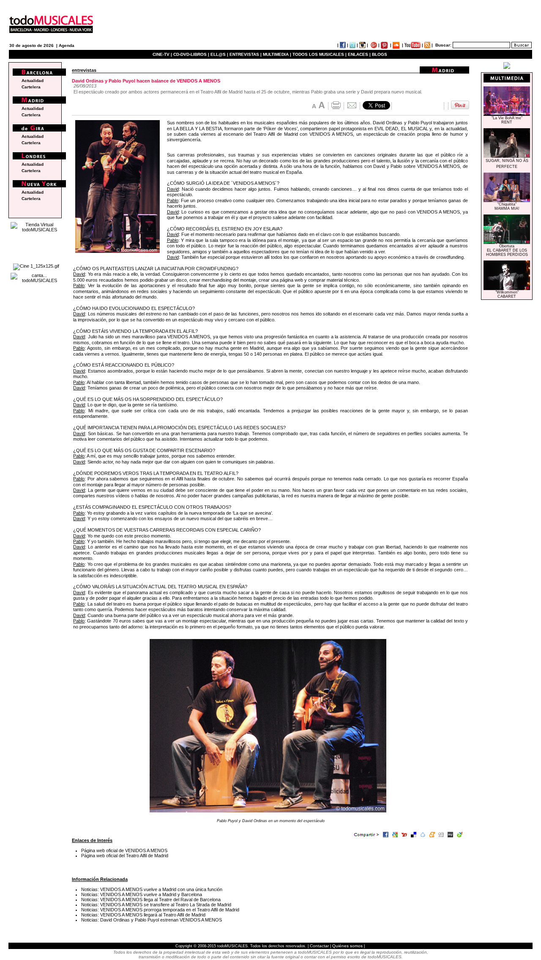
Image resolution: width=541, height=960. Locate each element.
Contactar (319, 946)
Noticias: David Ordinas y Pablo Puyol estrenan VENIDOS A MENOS (151, 919)
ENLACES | (359, 54)
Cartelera (31, 87)
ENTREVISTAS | (246, 54)
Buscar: (443, 45)
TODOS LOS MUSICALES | (319, 54)
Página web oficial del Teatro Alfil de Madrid (124, 855)
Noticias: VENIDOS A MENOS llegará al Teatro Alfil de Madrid (143, 914)
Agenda (66, 45)
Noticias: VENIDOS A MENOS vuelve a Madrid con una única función (151, 889)
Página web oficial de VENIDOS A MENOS (124, 850)
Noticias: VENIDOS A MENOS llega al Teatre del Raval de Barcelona (151, 899)
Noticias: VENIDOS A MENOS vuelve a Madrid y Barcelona (141, 894)
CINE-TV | (163, 54)
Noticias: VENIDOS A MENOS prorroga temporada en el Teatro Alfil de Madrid (160, 909)
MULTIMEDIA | (277, 54)
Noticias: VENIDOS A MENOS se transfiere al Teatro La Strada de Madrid (156, 904)
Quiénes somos (347, 946)
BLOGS (379, 54)
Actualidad (33, 80)
